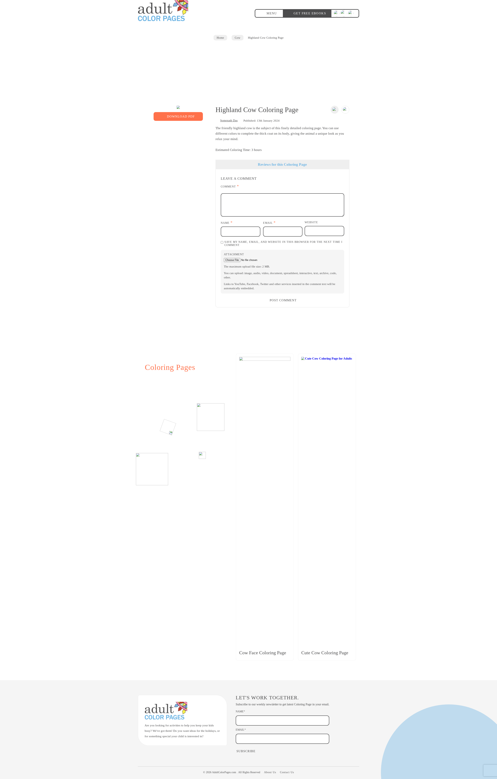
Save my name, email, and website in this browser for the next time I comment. (283, 243)
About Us (270, 772)
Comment (230, 186)
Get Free (310, 13)
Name (227, 223)
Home (220, 37)
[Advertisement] (248, 69)
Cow (237, 37)
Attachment (234, 254)
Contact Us (287, 772)
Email (269, 223)
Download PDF (181, 116)
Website (311, 222)
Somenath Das (229, 120)
